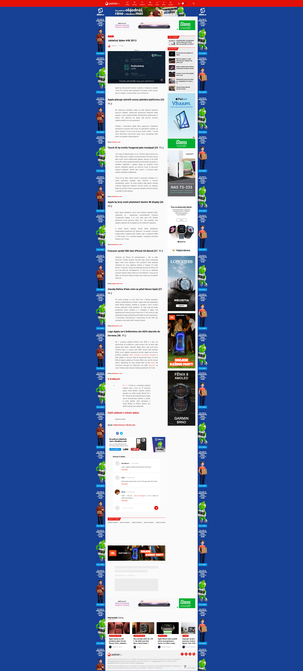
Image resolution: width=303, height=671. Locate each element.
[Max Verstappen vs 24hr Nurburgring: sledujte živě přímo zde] (172, 60)
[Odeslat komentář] (156, 508)
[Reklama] (100, 12)
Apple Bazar (111, 666)
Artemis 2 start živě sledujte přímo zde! (185, 74)
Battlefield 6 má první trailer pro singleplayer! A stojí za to (185, 81)
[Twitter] (186, 654)
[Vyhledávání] (194, 3)
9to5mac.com (116, 142)
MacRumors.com (117, 196)
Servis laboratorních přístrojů (118, 668)
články (116, 618)
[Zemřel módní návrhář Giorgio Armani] (172, 88)
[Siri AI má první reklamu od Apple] (172, 53)
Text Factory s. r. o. (127, 659)
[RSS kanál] (193, 654)
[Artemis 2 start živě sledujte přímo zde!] (172, 74)
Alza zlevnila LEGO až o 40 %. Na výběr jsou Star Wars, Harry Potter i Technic (143, 641)
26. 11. (125, 385)
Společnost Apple (115, 636)
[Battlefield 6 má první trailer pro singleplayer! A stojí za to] (172, 81)
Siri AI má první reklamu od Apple (184, 53)
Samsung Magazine (120, 666)
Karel (123, 477)
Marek (123, 492)
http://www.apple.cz (140, 495)
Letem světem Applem (132, 666)
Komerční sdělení (139, 636)
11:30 (129, 477)
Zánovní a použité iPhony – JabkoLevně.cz (145, 668)
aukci (153, 363)
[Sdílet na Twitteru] (121, 433)
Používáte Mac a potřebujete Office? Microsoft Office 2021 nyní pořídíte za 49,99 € (185, 42)
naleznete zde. (114, 661)
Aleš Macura (125, 463)
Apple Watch (162, 636)
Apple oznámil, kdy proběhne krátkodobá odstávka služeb (185, 67)
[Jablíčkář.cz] (112, 3)
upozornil (152, 365)
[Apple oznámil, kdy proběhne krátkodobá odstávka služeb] (172, 67)
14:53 (130, 492)
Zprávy (111, 36)
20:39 (134, 463)
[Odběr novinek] (179, 3)
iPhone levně (130, 668)
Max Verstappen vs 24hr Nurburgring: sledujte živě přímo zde (184, 60)
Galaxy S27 (159, 668)
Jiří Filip (139, 647)
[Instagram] (190, 654)
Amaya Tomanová (117, 647)
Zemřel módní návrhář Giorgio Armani (183, 88)
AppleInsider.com (117, 283)
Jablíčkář (113, 45)
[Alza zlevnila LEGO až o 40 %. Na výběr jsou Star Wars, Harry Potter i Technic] (143, 628)
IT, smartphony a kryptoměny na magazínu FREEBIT (151, 666)
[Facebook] (182, 654)
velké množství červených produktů (142, 355)
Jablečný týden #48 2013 (122, 40)
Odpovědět (124, 469)
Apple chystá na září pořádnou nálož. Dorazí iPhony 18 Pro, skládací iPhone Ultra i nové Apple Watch (118, 641)
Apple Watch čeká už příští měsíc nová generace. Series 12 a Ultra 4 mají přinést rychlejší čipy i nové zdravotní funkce (167, 641)
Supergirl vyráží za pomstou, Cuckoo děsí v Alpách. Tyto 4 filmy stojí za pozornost (191, 641)
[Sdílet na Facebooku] (117, 433)
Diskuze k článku (119, 457)
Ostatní (185, 636)
